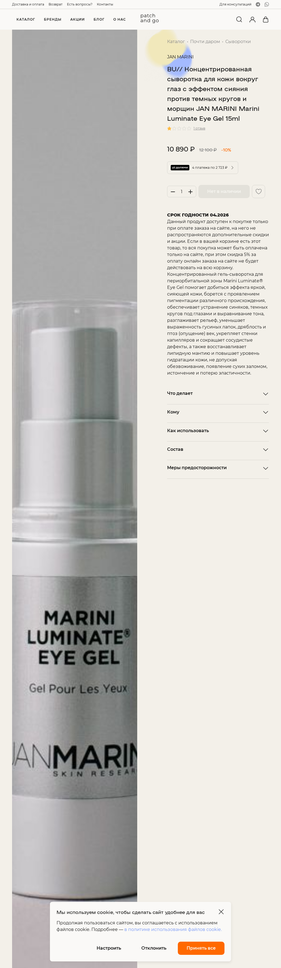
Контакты (105, 4)
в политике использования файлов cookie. (173, 929)
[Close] (221, 911)
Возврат (56, 4)
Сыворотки (238, 41)
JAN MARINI (180, 57)
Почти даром (205, 41)
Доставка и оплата (28, 4)
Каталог (176, 41)
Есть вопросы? (79, 4)
